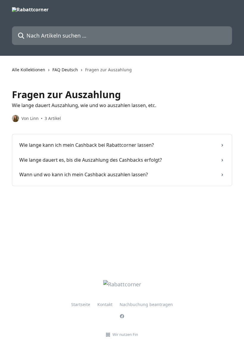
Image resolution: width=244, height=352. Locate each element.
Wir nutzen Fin (125, 334)
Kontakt (104, 304)
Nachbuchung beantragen (146, 304)
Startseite (80, 304)
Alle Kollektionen (28, 69)
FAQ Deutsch (65, 69)
